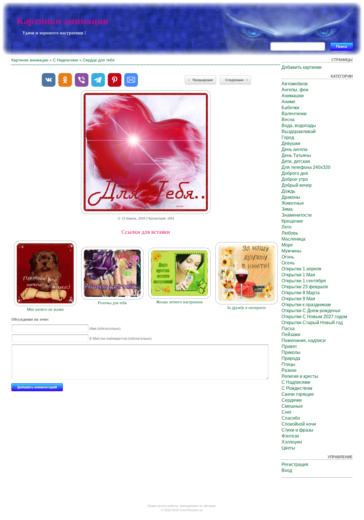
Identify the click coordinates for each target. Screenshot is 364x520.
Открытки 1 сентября (304, 280)
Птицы (288, 364)
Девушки (291, 143)
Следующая (234, 80)
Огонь (288, 256)
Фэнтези (290, 436)
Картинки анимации (62, 21)
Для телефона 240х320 (306, 167)
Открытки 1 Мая (298, 274)
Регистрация (295, 464)
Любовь (290, 233)
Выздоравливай (299, 131)
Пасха (288, 328)
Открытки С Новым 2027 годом (314, 316)
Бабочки (290, 107)
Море (287, 245)
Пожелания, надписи (304, 340)
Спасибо (291, 418)
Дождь (288, 191)
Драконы (291, 197)
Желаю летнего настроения (179, 302)
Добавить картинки (302, 67)
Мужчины (291, 250)
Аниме (288, 101)
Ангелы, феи (295, 89)
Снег (287, 412)
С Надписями (65, 60)
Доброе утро (295, 179)
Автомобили (295, 83)
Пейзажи (291, 334)
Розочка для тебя (112, 303)
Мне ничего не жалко (45, 309)
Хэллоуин (292, 442)
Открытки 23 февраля (305, 286)
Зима (287, 209)
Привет (289, 346)
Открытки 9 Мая (298, 298)
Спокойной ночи (299, 424)
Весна (288, 119)
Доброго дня (295, 173)
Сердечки (292, 400)
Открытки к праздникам (306, 304)
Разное (289, 370)
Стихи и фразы (297, 430)
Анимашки (293, 95)
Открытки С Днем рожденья (311, 310)
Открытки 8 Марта (301, 292)
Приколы (291, 352)
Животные (293, 203)
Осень (288, 262)
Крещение (292, 221)
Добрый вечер (297, 185)
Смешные (292, 406)
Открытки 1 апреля (301, 268)
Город (288, 137)
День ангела (294, 149)
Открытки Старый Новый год (312, 322)
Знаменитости (297, 215)
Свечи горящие (298, 394)
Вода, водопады (299, 125)
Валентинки (294, 113)
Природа (291, 358)
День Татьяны (296, 155)
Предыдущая (203, 80)
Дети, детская (296, 161)
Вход (287, 470)
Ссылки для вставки (145, 232)
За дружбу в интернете (246, 308)
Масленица (293, 239)
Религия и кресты (300, 376)
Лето (286, 227)
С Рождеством (297, 388)
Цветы (288, 448)
